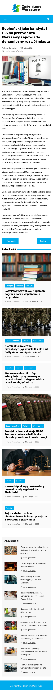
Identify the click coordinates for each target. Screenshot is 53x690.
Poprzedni (11, 241)
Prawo (18, 368)
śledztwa (19, 481)
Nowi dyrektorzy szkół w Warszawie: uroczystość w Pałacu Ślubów (32, 596)
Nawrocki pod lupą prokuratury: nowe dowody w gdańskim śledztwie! (25, 489)
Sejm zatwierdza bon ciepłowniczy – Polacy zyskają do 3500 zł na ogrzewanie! (26, 516)
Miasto (7, 51)
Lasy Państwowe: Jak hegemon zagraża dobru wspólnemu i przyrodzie (25, 294)
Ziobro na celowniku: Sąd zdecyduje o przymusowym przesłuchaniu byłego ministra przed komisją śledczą (24, 378)
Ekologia (9, 286)
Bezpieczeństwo (12, 341)
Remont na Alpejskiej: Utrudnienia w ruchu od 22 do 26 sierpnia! (33, 651)
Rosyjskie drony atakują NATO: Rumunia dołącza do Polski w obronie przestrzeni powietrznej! (26, 434)
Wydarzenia (38, 341)
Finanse (19, 286)
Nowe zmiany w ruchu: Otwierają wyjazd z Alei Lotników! (30, 579)
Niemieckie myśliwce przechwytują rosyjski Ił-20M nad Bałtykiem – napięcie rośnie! (26, 349)
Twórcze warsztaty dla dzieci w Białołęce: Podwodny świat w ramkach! (34, 550)
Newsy (13, 51)
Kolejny (43, 241)
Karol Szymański (10, 48)
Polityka (20, 51)
